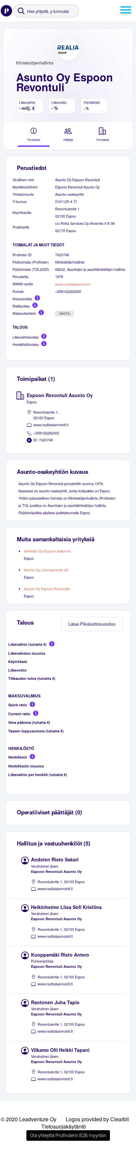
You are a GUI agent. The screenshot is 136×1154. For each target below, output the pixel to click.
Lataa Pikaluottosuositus (92, 624)
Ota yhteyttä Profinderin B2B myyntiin (68, 1135)
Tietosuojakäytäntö (63, 1126)
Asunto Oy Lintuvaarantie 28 (46, 569)
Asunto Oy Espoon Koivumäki (47, 588)
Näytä (64, 313)
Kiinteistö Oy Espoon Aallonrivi (47, 551)
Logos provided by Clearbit (97, 1119)
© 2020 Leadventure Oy (28, 1119)
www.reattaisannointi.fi (72, 284)
